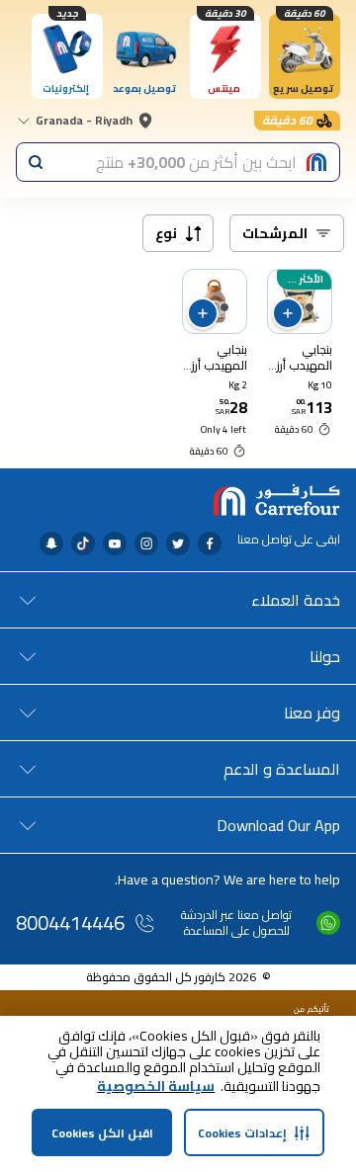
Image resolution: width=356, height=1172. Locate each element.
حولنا (325, 656)
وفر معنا (312, 712)
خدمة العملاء (295, 600)
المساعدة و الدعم (281, 769)
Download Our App (278, 825)
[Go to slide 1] (309, 307)
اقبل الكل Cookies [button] (102, 1133)
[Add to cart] (288, 313)
